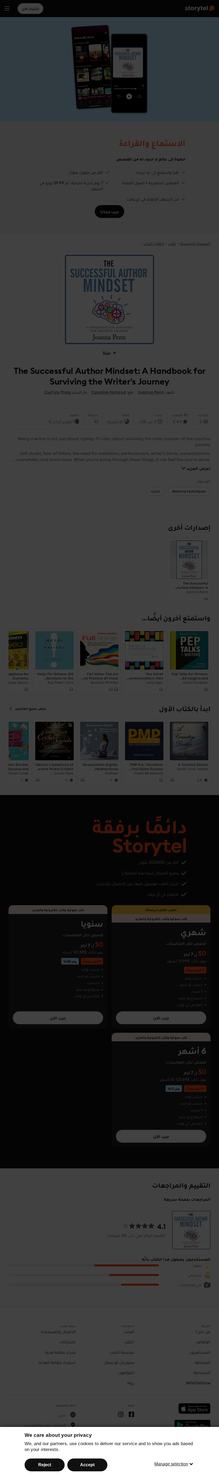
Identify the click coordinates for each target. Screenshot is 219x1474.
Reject (44, 1465)
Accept (87, 1465)
